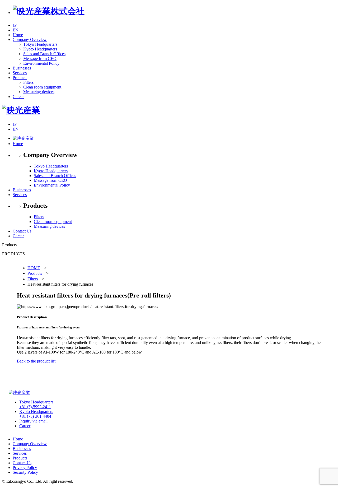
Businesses (22, 190)
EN (15, 30)
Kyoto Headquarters (36, 414)
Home (18, 143)
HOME (33, 268)
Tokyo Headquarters (36, 404)
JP (15, 25)
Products (34, 273)
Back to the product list (36, 361)
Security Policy (25, 472)
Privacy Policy (25, 467)
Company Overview (30, 443)
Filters (32, 279)
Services (20, 194)
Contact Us (22, 231)
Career (18, 236)
